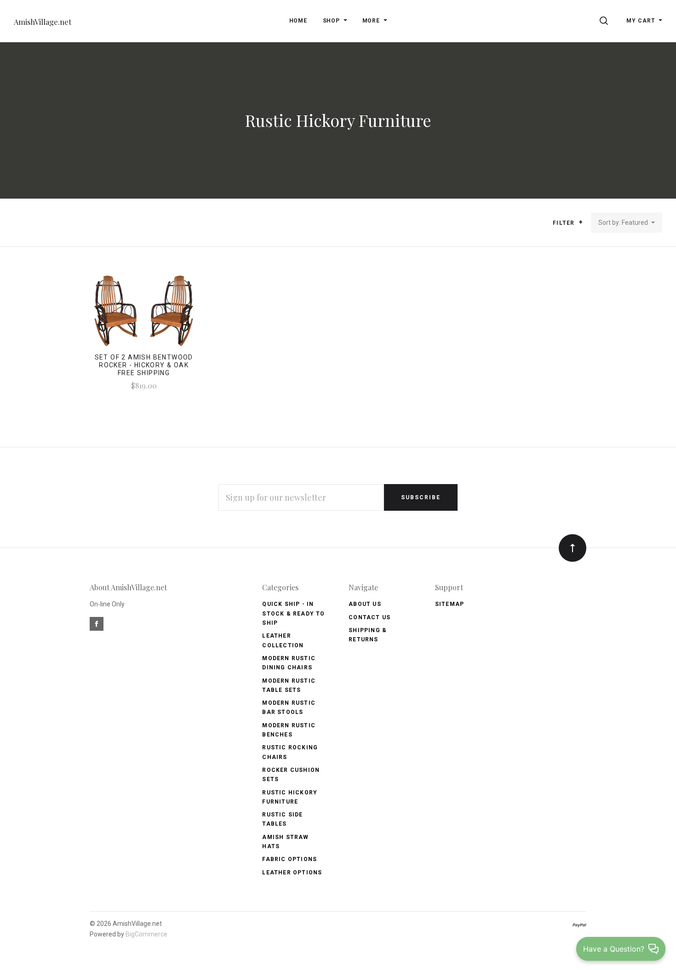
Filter (564, 223)
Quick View (144, 313)
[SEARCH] (605, 20)
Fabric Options (289, 859)
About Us (365, 604)
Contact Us (369, 617)
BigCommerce (146, 934)
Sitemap (449, 604)
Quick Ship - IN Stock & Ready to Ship (293, 613)
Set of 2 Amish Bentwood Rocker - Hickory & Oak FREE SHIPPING (144, 365)
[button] (581, 222)
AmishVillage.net (42, 22)
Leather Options (292, 872)
